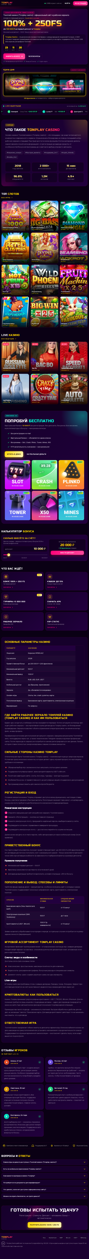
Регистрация (80, 3)
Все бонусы (34, 56)
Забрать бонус (13, 56)
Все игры (5, 198)
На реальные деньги (36, 454)
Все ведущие (7, 339)
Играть (36, 1251)
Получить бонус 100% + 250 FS (44, 1225)
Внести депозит (67, 553)
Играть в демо (14, 454)
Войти (67, 3)
